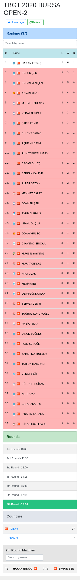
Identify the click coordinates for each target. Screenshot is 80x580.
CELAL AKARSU (31, 404)
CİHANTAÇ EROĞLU (34, 243)
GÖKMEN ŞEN (30, 203)
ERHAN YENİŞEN (32, 83)
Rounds (13, 437)
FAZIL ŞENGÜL (31, 343)
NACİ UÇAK (29, 273)
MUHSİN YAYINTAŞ (33, 253)
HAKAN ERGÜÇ (31, 63)
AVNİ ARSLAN (30, 323)
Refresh (36, 22)
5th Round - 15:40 (17, 485)
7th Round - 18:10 (17, 504)
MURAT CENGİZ (31, 263)
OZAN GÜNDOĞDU (33, 293)
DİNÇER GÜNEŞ (32, 333)
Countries (15, 516)
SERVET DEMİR (31, 303)
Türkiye (13, 528)
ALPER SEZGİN (31, 183)
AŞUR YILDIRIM (31, 143)
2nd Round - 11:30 (17, 458)
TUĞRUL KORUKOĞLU (35, 313)
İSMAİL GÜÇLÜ (31, 223)
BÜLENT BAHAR (32, 133)
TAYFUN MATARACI (33, 363)
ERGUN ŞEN (29, 73)
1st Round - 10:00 (17, 449)
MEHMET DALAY (32, 193)
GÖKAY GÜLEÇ (31, 233)
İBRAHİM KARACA (33, 414)
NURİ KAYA (28, 393)
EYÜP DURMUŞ (31, 213)
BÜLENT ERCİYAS (33, 383)
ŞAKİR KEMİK (30, 123)
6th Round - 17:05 (17, 495)
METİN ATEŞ (29, 283)
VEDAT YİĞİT (29, 373)
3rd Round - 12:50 (17, 467)
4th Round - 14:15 (17, 476)
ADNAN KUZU (30, 93)
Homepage (17, 22)
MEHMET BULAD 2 (33, 103)
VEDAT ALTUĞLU (32, 113)
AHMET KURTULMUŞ (35, 153)
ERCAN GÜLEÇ (31, 163)
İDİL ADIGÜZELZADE (34, 424)
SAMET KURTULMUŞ (34, 353)
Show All (14, 537)
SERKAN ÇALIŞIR (32, 173)
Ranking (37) (17, 33)
